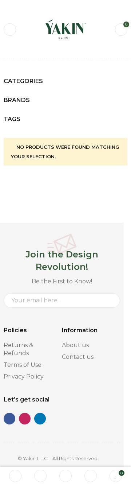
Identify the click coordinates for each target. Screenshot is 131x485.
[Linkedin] (40, 418)
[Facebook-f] (9, 418)
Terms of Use (22, 364)
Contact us (78, 356)
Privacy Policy (24, 376)
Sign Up (111, 300)
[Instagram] (25, 418)
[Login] (90, 476)
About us (75, 345)
